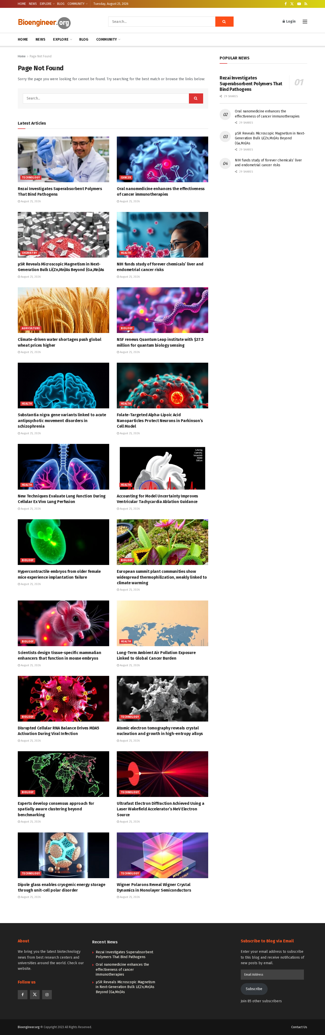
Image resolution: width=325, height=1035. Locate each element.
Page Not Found (41, 56)
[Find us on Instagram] (47, 994)
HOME (22, 4)
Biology (127, 328)
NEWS (33, 4)
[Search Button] (224, 21)
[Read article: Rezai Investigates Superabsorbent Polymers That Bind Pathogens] (63, 159)
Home (22, 56)
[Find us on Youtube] (299, 4)
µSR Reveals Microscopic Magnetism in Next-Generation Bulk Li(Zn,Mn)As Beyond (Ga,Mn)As (270, 138)
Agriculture (31, 328)
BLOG (60, 4)
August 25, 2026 (30, 201)
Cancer (126, 177)
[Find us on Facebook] (286, 4)
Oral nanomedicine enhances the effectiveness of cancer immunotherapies (122, 969)
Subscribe (254, 989)
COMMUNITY (76, 4)
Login (290, 21)
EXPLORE (46, 4)
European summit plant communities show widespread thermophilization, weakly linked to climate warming (162, 577)
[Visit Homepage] (56, 21)
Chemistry (29, 253)
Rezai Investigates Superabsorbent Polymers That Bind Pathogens (251, 83)
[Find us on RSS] (305, 4)
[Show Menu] (305, 21)
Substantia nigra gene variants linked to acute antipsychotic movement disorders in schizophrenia (62, 420)
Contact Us (299, 1027)
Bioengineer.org (29, 1027)
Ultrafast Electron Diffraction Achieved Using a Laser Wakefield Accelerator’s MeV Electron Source (160, 809)
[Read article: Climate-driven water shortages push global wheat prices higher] (63, 310)
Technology (31, 177)
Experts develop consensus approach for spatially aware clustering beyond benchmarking (56, 809)
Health (126, 253)
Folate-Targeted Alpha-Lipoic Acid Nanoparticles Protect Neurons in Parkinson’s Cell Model (160, 420)
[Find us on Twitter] (292, 4)
